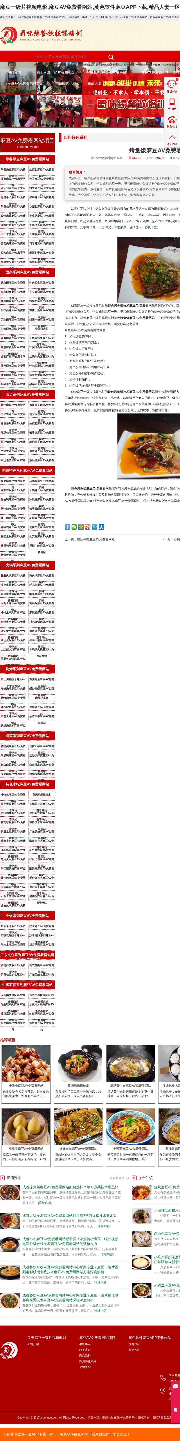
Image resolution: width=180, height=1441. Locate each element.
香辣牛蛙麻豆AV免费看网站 (41, 546)
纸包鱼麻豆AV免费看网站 (13, 717)
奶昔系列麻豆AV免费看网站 (41, 945)
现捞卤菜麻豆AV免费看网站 (41, 747)
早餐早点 (85, 1344)
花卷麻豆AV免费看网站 (41, 244)
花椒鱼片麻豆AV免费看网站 (41, 518)
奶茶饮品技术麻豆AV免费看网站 (13, 936)
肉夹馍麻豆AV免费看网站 (13, 415)
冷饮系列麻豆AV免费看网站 (27, 916)
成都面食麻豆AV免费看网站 (13, 302)
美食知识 (146, 1178)
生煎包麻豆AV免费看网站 (41, 170)
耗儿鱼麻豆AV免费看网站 (41, 585)
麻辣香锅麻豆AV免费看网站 (13, 491)
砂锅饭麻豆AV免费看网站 (41, 481)
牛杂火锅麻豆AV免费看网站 (41, 641)
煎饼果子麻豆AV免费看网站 (13, 198)
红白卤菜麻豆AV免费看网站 (13, 765)
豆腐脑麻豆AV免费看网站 (41, 235)
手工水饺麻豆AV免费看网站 (13, 235)
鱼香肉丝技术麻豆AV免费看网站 (41, 996)
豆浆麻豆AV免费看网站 (13, 253)
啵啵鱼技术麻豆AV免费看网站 (41, 841)
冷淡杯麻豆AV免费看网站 (41, 500)
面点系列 (85, 1355)
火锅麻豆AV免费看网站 (165, 64)
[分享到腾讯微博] (94, 527)
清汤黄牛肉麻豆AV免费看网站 (13, 631)
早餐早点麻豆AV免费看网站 (27, 159)
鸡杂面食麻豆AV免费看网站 (13, 292)
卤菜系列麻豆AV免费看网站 (27, 736)
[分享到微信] (74, 527)
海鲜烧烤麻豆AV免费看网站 (13, 689)
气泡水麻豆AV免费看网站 (13, 945)
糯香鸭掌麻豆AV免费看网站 (13, 546)
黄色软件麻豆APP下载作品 (150, 1338)
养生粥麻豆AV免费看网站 (41, 216)
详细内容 (45, 1203)
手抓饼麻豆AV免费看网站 (13, 452)
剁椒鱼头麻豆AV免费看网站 (41, 528)
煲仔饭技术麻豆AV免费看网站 (41, 878)
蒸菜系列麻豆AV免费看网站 (13, 1014)
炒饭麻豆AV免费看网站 (41, 1023)
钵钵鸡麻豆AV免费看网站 (13, 878)
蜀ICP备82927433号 (166, 1417)
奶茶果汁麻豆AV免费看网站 (13, 927)
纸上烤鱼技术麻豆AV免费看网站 (13, 680)
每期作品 (134, 1349)
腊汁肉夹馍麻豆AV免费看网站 (41, 887)
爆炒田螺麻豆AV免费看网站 (41, 689)
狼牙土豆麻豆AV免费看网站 (13, 804)
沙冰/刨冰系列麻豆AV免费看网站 (41, 936)
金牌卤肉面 (41, 328)
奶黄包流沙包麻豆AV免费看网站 (13, 975)
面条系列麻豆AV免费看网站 (27, 272)
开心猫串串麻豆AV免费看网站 (13, 851)
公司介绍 (33, 1344)
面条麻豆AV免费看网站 (80, 64)
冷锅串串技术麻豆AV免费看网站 (13, 887)
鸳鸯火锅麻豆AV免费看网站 (13, 576)
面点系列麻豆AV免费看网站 (27, 394)
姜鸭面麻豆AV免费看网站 (13, 366)
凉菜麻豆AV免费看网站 (13, 774)
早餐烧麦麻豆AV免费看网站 (13, 170)
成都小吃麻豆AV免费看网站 (13, 841)
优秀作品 (134, 1344)
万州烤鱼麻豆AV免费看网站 (41, 680)
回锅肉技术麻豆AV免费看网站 (13, 996)
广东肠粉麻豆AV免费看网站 (41, 832)
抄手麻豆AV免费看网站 (41, 189)
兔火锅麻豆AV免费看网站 (41, 576)
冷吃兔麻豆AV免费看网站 (13, 795)
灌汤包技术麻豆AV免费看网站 (13, 461)
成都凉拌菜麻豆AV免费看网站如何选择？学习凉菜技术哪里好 (70, 1187)
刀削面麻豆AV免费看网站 (13, 320)
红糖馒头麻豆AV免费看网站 (13, 262)
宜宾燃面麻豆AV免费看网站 (41, 292)
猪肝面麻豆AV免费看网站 (13, 375)
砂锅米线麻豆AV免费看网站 (13, 216)
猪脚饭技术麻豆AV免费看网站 (41, 897)
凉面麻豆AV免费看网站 (13, 357)
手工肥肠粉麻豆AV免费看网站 (13, 869)
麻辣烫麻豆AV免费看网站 (41, 613)
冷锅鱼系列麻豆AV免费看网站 (13, 613)
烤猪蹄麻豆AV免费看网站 (13, 509)
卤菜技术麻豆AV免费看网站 (41, 765)
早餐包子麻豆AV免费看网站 (13, 207)
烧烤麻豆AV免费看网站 (137, 64)
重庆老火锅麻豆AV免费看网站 (41, 631)
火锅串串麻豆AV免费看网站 (13, 622)
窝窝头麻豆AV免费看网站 (13, 244)
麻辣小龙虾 (41, 697)
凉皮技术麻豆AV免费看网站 (13, 906)
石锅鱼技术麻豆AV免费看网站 (13, 897)
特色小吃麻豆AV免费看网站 (50, 64)
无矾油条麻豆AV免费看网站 (41, 225)
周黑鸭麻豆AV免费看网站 (13, 756)
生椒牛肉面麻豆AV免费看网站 (13, 385)
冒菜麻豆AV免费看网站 (13, 481)
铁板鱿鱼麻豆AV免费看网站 (13, 708)
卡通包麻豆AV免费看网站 (41, 262)
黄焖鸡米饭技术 (41, 794)
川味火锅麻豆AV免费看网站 (41, 622)
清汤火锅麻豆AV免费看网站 (13, 641)
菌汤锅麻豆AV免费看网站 (41, 604)
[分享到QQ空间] (81, 527)
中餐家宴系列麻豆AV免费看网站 (27, 985)
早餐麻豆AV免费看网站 (41, 198)
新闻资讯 (66, 83)
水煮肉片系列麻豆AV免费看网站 (41, 1005)
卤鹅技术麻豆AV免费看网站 (41, 774)
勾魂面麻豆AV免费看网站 (13, 329)
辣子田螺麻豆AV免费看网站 (41, 509)
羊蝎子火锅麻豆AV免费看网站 (41, 650)
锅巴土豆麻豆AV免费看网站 (13, 832)
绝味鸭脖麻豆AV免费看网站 (13, 814)
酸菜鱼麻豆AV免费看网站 (41, 594)
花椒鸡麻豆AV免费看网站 (13, 528)
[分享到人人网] (101, 527)
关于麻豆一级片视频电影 (55, 72)
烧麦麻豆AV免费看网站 (13, 405)
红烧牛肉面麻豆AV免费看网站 (41, 357)
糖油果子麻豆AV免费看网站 (41, 442)
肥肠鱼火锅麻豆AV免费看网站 (13, 659)
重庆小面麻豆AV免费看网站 (41, 311)
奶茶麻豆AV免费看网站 (41, 927)
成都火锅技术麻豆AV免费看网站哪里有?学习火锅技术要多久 (69, 1216)
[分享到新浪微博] (88, 527)
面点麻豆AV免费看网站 (13, 179)
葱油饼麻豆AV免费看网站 (41, 461)
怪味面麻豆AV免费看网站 (41, 366)
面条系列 (85, 1349)
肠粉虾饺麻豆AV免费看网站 (13, 966)
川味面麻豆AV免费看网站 (13, 311)
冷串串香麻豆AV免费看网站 (13, 585)
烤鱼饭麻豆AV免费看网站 (13, 555)
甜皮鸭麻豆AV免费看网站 (13, 500)
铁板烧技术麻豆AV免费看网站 (13, 726)
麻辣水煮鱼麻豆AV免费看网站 (13, 594)
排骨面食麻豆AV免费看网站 (41, 375)
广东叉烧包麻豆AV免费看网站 (41, 975)
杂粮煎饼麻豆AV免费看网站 (13, 225)
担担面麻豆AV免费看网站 (41, 302)
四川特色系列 (87, 1361)
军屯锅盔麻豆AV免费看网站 (13, 442)
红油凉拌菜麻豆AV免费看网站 (41, 756)
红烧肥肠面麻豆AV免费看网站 (13, 348)
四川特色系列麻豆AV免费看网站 (27, 470)
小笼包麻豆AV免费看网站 (41, 207)
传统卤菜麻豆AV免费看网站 (13, 747)
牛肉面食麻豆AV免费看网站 (41, 283)
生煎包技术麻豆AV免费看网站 (41, 814)
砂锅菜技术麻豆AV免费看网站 (41, 804)
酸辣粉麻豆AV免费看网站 (41, 869)
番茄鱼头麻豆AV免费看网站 (13, 537)
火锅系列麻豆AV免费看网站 (27, 565)
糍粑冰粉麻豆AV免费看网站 (13, 823)
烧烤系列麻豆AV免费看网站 (27, 669)
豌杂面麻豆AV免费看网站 (13, 283)
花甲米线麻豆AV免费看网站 (41, 851)
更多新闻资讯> (119, 1178)
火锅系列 (85, 1367)
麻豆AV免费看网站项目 (108, 72)
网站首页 (14, 72)
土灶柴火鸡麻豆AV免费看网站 (13, 650)
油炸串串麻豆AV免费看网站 (41, 717)
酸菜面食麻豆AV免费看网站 (41, 385)
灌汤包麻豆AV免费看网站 (13, 189)
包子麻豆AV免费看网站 (109, 64)
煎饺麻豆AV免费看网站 (41, 452)
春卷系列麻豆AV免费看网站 (13, 424)
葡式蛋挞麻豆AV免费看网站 (41, 966)
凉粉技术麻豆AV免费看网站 (41, 823)
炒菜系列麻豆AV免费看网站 (41, 1014)
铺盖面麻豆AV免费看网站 (13, 338)
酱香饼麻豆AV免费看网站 (41, 433)
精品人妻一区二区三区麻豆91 (111, 83)
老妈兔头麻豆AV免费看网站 (13, 860)
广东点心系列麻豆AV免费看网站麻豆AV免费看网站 (27, 957)
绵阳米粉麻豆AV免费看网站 (41, 320)
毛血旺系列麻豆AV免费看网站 (13, 1005)
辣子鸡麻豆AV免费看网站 (13, 518)
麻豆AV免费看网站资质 (25, 83)
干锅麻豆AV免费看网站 (41, 491)
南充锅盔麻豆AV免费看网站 (41, 415)
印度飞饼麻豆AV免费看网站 (41, 860)
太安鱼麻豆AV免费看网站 (41, 537)
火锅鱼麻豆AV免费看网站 (13, 604)
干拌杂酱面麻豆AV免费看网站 (41, 338)
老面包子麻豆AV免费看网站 (41, 253)
